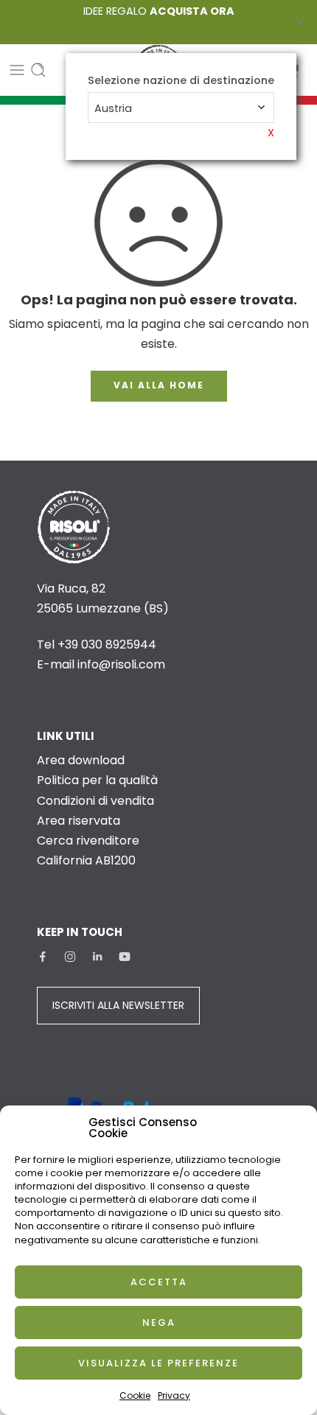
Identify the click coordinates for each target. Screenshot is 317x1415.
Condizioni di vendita (95, 800)
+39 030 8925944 (107, 644)
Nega (158, 1323)
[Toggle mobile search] (38, 70)
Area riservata (78, 820)
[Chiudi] (300, 22)
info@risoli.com (121, 664)
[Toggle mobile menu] (17, 70)
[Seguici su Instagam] (70, 956)
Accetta (158, 1282)
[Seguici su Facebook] (43, 956)
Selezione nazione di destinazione (181, 80)
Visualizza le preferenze (158, 1363)
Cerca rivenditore (88, 840)
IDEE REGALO (158, 11)
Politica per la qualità (97, 780)
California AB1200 (86, 860)
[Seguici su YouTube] (124, 956)
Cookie (134, 1395)
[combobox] (181, 107)
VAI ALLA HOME (159, 385)
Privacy (174, 1395)
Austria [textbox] (113, 108)
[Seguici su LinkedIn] (97, 956)
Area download (81, 760)
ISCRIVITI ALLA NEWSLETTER (118, 1005)
